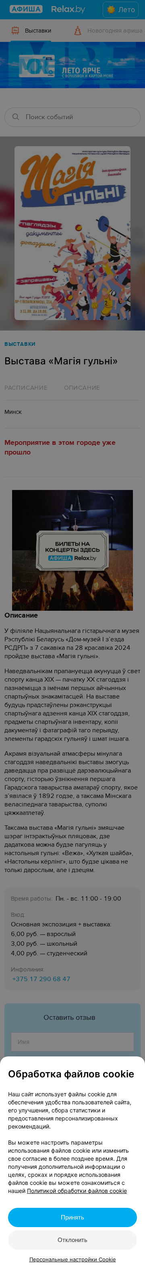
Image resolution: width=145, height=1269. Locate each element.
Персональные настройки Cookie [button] (72, 1259)
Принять (72, 1217)
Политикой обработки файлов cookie (77, 1190)
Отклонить (72, 1239)
